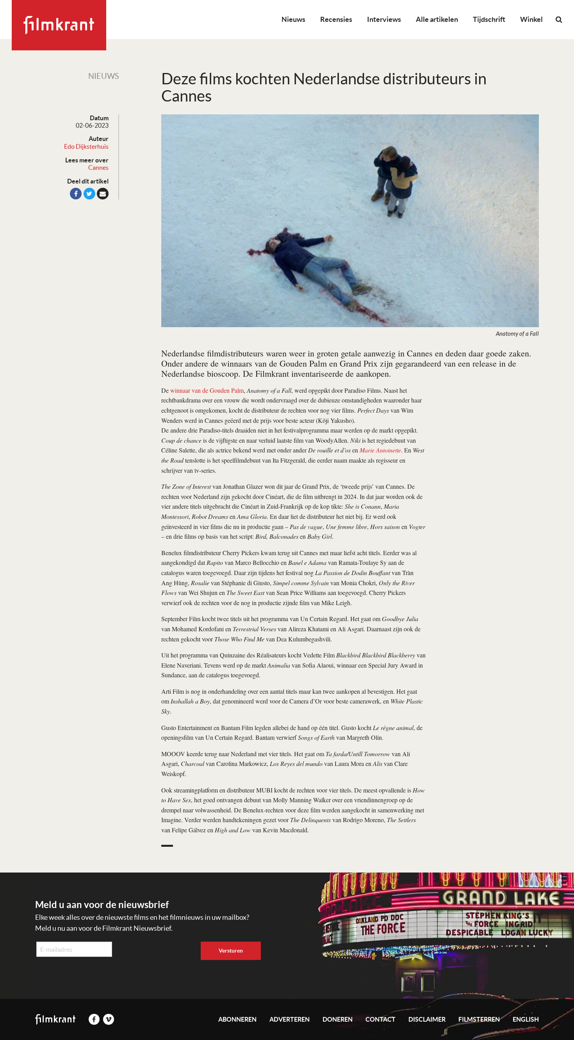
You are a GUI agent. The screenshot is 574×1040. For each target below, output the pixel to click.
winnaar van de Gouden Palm (207, 390)
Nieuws (293, 19)
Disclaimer (427, 1019)
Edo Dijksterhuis (86, 146)
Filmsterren (479, 1019)
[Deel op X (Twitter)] (89, 193)
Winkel (531, 19)
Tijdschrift (489, 19)
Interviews (384, 19)
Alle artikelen (437, 19)
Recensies (336, 19)
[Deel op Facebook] (76, 193)
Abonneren (237, 1019)
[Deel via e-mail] (103, 193)
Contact (380, 1019)
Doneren (338, 1019)
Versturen (231, 950)
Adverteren (289, 1019)
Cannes (98, 167)
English (526, 1019)
